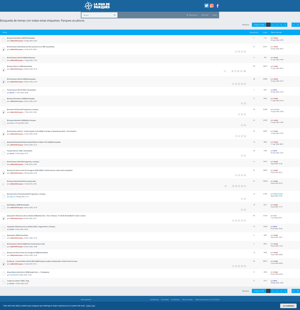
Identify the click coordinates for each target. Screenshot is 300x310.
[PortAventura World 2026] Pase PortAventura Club (26, 244)
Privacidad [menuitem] (165, 299)
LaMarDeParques (16, 41)
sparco (12, 197)
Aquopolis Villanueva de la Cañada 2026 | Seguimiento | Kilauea (31, 227)
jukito (12, 123)
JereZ (12, 93)
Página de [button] (259, 25)
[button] (298, 25)
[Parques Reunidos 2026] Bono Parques (21, 120)
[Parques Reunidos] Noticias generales (21, 181)
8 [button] (293, 25)
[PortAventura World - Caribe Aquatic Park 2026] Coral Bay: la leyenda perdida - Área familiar (42, 131)
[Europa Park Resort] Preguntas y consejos (22, 109)
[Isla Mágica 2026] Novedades (18, 205)
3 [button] (276, 25)
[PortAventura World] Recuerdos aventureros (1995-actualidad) (30, 47)
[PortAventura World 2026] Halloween (21, 58)
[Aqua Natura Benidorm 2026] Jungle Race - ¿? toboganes (28, 272)
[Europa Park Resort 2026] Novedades (21, 98)
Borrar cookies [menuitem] (187, 299)
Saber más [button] (90, 306)
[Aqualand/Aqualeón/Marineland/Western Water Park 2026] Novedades (34, 142)
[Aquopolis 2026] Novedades (17, 235)
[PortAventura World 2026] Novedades (21, 79)
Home (215, 15)
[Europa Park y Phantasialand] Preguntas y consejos (26, 194)
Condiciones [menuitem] (154, 299)
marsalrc (276, 109)
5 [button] (285, 25)
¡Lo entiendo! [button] (288, 306)
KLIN (275, 216)
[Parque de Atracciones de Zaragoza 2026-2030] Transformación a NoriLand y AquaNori (40, 170)
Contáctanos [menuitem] (175, 299)
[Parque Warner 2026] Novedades (19, 66)
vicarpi (276, 38)
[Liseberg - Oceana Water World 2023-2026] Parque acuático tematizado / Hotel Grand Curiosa (42, 261)
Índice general (86, 299)
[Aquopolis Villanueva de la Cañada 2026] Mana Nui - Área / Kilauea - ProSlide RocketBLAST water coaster (46, 216)
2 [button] (272, 25)
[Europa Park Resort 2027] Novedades (21, 38)
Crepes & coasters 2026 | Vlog (18, 281)
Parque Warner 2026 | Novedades (19, 151)
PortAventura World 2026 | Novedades (21, 90)
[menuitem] (205, 15)
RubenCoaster (278, 194)
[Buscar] (114, 15)
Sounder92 (14, 275)
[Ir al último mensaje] (278, 38)
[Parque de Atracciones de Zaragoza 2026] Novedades (27, 252)
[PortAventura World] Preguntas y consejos (23, 162)
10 (244, 71)
